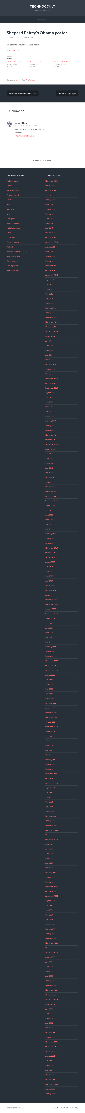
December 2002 (51, 985)
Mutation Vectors (13, 228)
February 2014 (50, 364)
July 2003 (49, 962)
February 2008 (50, 703)
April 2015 (49, 299)
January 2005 (50, 877)
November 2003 (51, 943)
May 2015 (49, 294)
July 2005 (49, 849)
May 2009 (49, 633)
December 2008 (51, 656)
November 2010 (51, 548)
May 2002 (49, 1018)
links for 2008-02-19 (61, 62)
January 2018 (50, 209)
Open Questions (13, 237)
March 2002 (49, 1028)
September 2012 (51, 444)
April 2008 (49, 694)
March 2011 (49, 529)
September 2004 (51, 896)
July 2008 (49, 680)
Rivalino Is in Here (13, 256)
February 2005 (50, 872)
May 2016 (49, 251)
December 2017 (51, 214)
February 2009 (50, 647)
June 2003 (49, 967)
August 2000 (50, 1089)
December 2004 (51, 882)
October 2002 (50, 995)
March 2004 (49, 924)
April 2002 (49, 1023)
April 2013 (49, 411)
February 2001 (50, 1079)
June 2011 (49, 515)
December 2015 (51, 261)
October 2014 (50, 327)
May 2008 (49, 689)
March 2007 (49, 755)
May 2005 (49, 858)
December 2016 (51, 233)
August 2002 (50, 1004)
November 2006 (51, 774)
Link (17, 80)
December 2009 (51, 600)
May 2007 (49, 745)
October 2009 (50, 609)
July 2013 (49, 397)
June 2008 (49, 684)
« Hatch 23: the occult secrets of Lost (22, 93)
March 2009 (49, 642)
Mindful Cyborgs (13, 223)
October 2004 (50, 891)
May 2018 (49, 204)
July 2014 (49, 341)
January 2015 (50, 313)
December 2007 (51, 712)
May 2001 (49, 1065)
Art (27, 80)
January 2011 (50, 538)
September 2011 (51, 501)
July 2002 (49, 1009)
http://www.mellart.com (24, 136)
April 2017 (49, 228)
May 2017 (49, 223)
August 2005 (50, 844)
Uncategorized (12, 266)
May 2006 (49, 802)
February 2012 (50, 477)
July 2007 (49, 736)
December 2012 (51, 430)
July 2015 (49, 284)
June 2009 (49, 628)
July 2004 (49, 905)
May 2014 (49, 350)
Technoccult (42, 6)
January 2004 (50, 934)
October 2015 (50, 270)
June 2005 (49, 854)
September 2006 (51, 783)
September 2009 (51, 614)
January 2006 (50, 821)
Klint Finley (29, 38)
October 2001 (50, 1046)
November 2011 (51, 491)
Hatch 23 (10, 200)
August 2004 (50, 901)
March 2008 (49, 698)
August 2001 (50, 1056)
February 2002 (50, 1032)
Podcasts (10, 247)
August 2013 (50, 393)
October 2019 (50, 190)
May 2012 (49, 463)
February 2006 (50, 816)
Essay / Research (13, 195)
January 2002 (50, 1037)
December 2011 (51, 487)
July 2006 (49, 793)
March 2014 (49, 360)
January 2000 (50, 1094)
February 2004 (50, 929)
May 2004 (49, 915)
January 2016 (50, 256)
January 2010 (50, 595)
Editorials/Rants (13, 190)
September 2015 (51, 275)
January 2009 (50, 651)
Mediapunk (11, 219)
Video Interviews (13, 270)
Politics (32, 80)
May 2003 (49, 971)
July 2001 (49, 1061)
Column (10, 186)
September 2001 (51, 1051)
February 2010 (50, 590)
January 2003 (50, 981)
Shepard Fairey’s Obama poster (37, 32)
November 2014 (51, 322)
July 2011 (49, 510)
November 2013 (51, 379)
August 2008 (50, 675)
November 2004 (51, 887)
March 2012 (49, 473)
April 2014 (49, 355)
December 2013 (51, 374)
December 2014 (51, 317)
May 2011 (49, 520)
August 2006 (50, 788)
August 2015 (50, 280)
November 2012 (51, 435)
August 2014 (50, 336)
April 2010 (49, 581)
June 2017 (49, 219)
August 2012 (50, 449)
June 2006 (49, 797)
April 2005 (49, 863)
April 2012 (49, 468)
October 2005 (50, 835)
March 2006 (49, 811)
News (9, 233)
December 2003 (51, 938)
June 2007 (49, 741)
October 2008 (50, 665)
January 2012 (50, 482)
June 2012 (49, 459)
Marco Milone (20, 123)
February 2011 (50, 534)
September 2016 (51, 242)
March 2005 (49, 868)
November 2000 (51, 1084)
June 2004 (49, 910)
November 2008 (51, 661)
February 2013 (50, 421)
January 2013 (50, 426)
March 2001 (49, 1075)
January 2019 (50, 200)
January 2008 (50, 708)
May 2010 (49, 576)
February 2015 (50, 308)
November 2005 (51, 830)
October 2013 (50, 383)
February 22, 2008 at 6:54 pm (25, 125)
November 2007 (51, 717)
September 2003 (51, 952)
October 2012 (50, 440)
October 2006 (50, 778)
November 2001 (51, 1042)
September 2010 (51, 557)
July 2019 (49, 195)
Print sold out (13, 50)
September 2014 (51, 331)
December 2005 (51, 825)
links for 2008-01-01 (14, 62)
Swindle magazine (36, 62)
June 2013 (49, 402)
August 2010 (50, 562)
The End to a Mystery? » (67, 93)
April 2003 (49, 976)
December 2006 (51, 769)
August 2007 (50, 731)
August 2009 (50, 618)
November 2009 (51, 604)
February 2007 (50, 760)
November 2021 (51, 181)
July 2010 (49, 567)
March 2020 (49, 186)
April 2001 (49, 1070)
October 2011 (50, 496)
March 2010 (49, 585)
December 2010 (51, 543)
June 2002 (49, 1014)
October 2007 (50, 722)
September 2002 (51, 999)
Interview (10, 209)
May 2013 (49, 407)
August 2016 (50, 247)
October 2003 (50, 948)
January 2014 (50, 369)
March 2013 (49, 416)
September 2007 (51, 727)
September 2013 (51, 388)
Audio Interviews (13, 181)
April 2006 (49, 807)
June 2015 (49, 289)
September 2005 (51, 840)
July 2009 (49, 623)
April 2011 (49, 524)
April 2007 (49, 750)
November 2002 (51, 990)
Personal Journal (13, 242)
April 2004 (49, 919)
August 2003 (50, 957)
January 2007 (50, 764)
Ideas (9, 204)
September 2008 (51, 670)
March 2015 (49, 303)
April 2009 (49, 637)
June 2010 (49, 571)
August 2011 (50, 506)
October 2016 (50, 237)
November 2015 (51, 266)
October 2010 (50, 553)
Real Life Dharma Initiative (17, 251)
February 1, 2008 (14, 38)
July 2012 (49, 454)
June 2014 (49, 346)
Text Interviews (12, 261)
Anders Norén (67, 1108)
